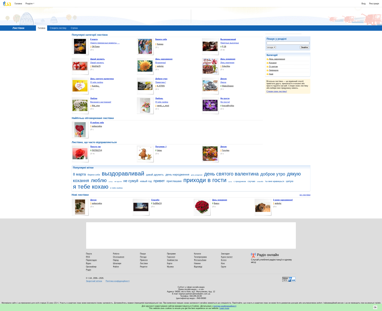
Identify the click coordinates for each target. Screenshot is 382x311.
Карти (169, 263)
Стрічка (74, 28)
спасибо (260, 181)
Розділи (29, 3)
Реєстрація (374, 3)
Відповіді (198, 266)
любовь (110, 181)
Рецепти (143, 266)
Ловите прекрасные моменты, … (105, 43)
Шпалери (117, 263)
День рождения (227, 62)
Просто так (95, 147)
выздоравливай (123, 173)
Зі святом (273, 66)
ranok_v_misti (163, 105)
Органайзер (91, 266)
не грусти (118, 181)
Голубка (225, 150)
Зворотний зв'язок (94, 281)
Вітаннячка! (160, 62)
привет (159, 181)
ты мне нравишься (274, 181)
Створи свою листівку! (277, 91)
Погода (143, 257)
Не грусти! (225, 102)
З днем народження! (283, 200)
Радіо (88, 270)
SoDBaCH (157, 203)
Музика (170, 266)
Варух (216, 203)
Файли (116, 266)
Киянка (160, 44)
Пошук (143, 254)
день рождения (196, 175)
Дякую (223, 82)
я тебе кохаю (90, 186)
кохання (81, 180)
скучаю (251, 181)
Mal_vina (96, 105)
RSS (88, 257)
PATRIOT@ (97, 150)
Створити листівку (58, 28)
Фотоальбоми (200, 260)
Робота (116, 254)
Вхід (364, 3)
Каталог (197, 254)
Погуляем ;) (160, 147)
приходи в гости (205, 180)
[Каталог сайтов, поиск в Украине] (288, 278)
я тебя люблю (116, 188)
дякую (294, 174)
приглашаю (174, 181)
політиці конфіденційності (224, 306)
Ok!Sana (96, 46)
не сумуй (130, 181)
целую (289, 181)
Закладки (225, 254)
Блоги (223, 260)
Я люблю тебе (97, 122)
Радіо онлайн (268, 255)
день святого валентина (231, 174)
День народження (277, 59)
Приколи (144, 260)
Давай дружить (97, 62)
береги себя (94, 174)
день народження (177, 174)
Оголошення (118, 257)
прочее (230, 181)
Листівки (144, 263)
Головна (18, 3)
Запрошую (273, 70)
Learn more (224, 308)
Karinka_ (96, 86)
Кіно (223, 263)
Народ (116, 260)
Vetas (159, 150)
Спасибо (155, 200)
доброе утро (272, 174)
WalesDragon (228, 86)
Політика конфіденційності (118, 281)
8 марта (79, 174)
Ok (375, 307)
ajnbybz (160, 66)
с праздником (240, 181)
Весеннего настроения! (100, 102)
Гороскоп (171, 257)
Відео (88, 263)
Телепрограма (200, 257)
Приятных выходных (229, 43)
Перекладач (91, 260)
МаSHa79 (96, 66)
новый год (146, 181)
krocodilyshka (228, 105)
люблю (99, 180)
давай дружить (155, 174)
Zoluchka (226, 66)
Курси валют (227, 257)
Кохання (273, 63)
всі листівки (305, 195)
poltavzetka (97, 126)
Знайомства (172, 260)
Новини (197, 263)
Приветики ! (160, 82)
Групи (223, 266)
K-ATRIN (161, 86)
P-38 (224, 46)
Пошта (89, 254)
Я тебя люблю (96, 82)
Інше (271, 74)
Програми (171, 254)
